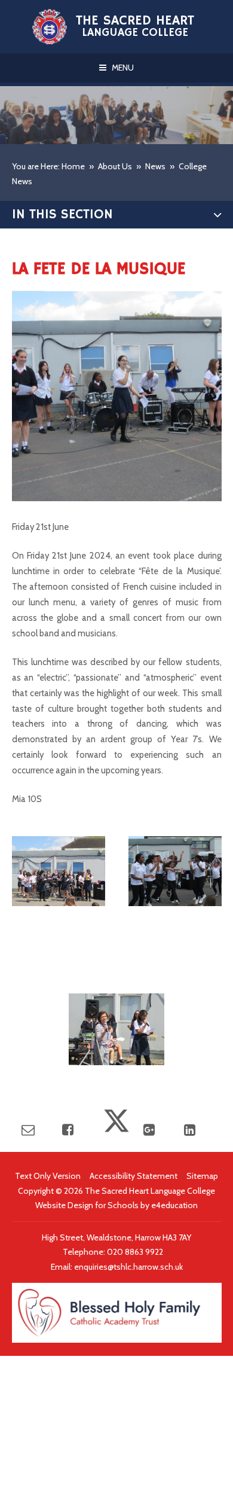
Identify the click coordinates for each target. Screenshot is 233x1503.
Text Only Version (48, 1175)
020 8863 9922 (136, 1251)
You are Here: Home (48, 166)
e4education (174, 1205)
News (155, 166)
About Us (115, 166)
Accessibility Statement (133, 1175)
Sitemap (202, 1175)
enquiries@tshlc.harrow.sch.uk (128, 1266)
